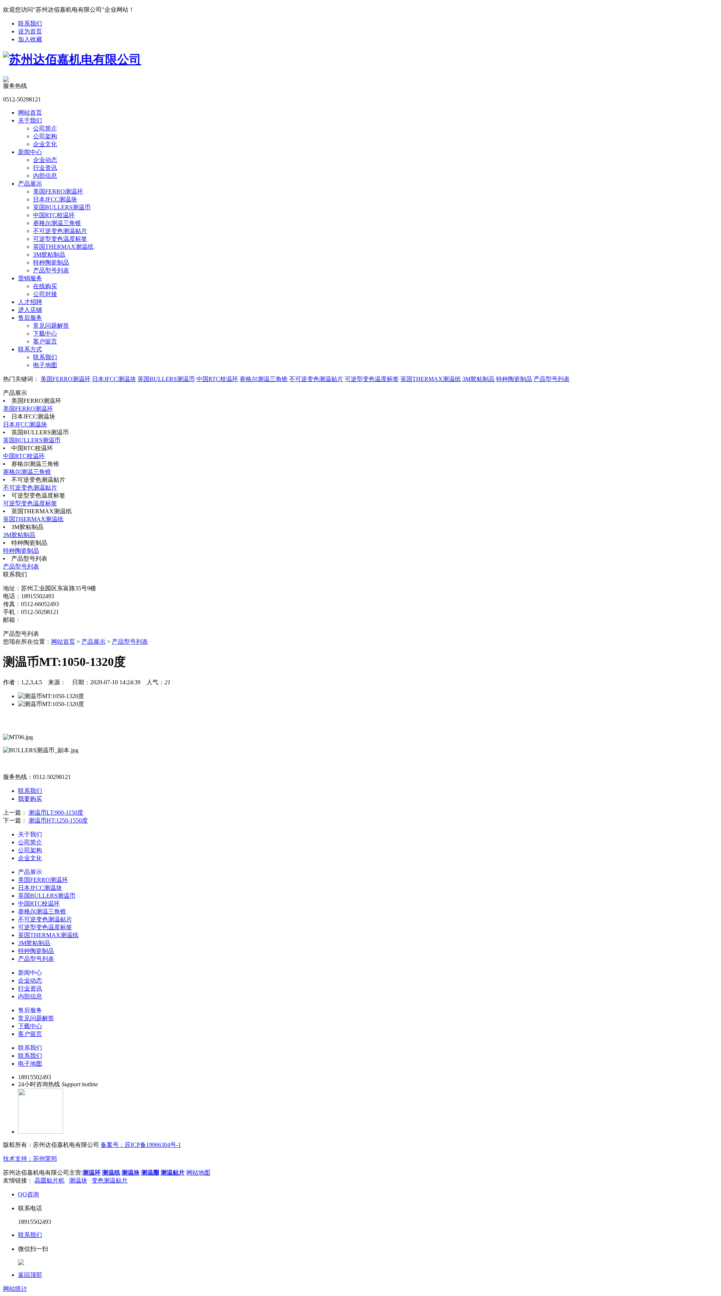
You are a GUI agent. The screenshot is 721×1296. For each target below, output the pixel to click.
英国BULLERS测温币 (62, 207)
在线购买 (45, 286)
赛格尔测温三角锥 (57, 223)
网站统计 (15, 1288)
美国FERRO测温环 (58, 191)
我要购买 (30, 798)
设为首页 (30, 31)
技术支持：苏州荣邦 (30, 1158)
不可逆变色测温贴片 (60, 231)
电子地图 (45, 365)
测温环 (92, 1172)
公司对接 (45, 294)
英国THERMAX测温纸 (63, 246)
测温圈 (150, 1172)
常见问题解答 (51, 325)
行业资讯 (45, 168)
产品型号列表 (51, 270)
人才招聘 (30, 302)
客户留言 (45, 341)
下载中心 (45, 333)
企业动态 (45, 160)
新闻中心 (30, 152)
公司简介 (45, 128)
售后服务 (30, 318)
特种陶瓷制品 (51, 262)
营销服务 (30, 278)
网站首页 (30, 112)
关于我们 (30, 120)
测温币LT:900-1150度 (56, 812)
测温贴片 (173, 1172)
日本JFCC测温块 (55, 199)
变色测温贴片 (110, 1180)
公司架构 (45, 136)
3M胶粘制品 (49, 254)
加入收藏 (30, 39)
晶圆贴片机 (50, 1180)
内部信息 (45, 175)
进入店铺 (30, 310)
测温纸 (111, 1172)
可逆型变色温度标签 (60, 239)
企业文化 (45, 144)
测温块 (131, 1172)
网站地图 (198, 1172)
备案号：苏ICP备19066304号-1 (141, 1145)
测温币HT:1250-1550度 (58, 820)
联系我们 (30, 23)
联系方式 (30, 349)
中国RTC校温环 (54, 215)
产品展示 (30, 183)
